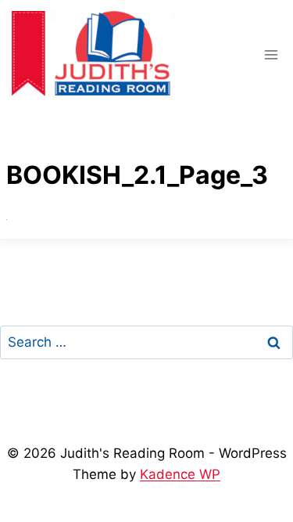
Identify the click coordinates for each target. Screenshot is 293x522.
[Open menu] (270, 54)
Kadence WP (180, 474)
